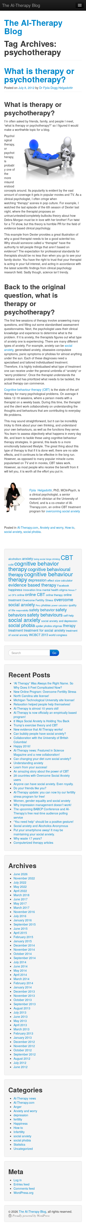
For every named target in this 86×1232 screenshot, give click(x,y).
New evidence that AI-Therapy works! (38, 729)
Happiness (21, 1123)
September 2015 (25, 924)
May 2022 (20, 886)
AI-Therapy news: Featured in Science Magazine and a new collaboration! (39, 752)
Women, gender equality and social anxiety (42, 800)
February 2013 (23, 1033)
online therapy (54, 595)
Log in (18, 1180)
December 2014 (24, 945)
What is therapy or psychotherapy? (39, 75)
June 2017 (21, 899)
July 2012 (20, 1063)
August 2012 (22, 1058)
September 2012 (25, 1054)
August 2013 (22, 1008)
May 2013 (20, 1021)
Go (54, 653)
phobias (46, 605)
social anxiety (13, 532)
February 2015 (23, 937)
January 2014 (23, 987)
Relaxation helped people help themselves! (42, 704)
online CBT (35, 594)
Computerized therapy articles (33, 842)
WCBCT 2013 (38, 634)
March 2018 (21, 895)
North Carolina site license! (31, 696)
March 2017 (21, 907)
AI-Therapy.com (27, 527)
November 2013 (24, 995)
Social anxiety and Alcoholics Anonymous (41, 826)
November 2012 (24, 1046)
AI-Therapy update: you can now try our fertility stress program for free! (44, 794)
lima (38, 590)
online (20, 595)
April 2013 (20, 1025)
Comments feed (24, 1188)
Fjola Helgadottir (40, 490)
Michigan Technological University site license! (44, 700)
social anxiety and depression (59, 621)
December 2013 (24, 991)
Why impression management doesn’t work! (42, 805)
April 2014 (20, 974)
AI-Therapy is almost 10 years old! (36, 708)
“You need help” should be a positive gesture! (43, 821)
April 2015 (20, 933)
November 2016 (24, 912)
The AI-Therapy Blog (32, 1211)
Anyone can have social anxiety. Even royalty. (43, 784)
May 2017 (20, 903)
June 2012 (21, 1067)
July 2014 (20, 962)
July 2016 (20, 916)
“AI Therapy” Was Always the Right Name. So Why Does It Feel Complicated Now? (43, 685)
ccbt (11, 564)
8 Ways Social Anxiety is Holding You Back (41, 721)
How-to (69, 527)
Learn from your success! (30, 767)
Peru (38, 605)
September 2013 (25, 1004)
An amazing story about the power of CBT (41, 771)
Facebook (63, 585)
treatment (15, 630)
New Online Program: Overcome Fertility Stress (45, 691)
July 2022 (20, 882)
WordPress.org (23, 1192)
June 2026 (21, 874)
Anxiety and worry (51, 527)
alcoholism (14, 559)
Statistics (19, 1144)
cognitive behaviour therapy (40, 576)
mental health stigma (54, 590)
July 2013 (20, 1012)
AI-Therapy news (25, 1098)
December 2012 (24, 1042)
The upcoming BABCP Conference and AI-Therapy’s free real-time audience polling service (42, 813)
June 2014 (21, 966)
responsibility (22, 610)
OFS (14, 595)
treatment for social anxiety (44, 630)
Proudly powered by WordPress (31, 1215)
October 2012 (23, 1050)
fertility (18, 1119)
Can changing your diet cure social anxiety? (42, 759)
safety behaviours (45, 614)
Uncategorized (23, 1148)
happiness (15, 589)
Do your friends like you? (30, 788)
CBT (67, 557)
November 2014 (24, 949)
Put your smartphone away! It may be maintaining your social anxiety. (38, 832)
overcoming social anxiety (63, 511)
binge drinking (53, 559)
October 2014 (23, 954)
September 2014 (25, 958)
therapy (69, 625)
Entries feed (21, 1184)
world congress (58, 635)
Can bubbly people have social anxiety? (40, 733)
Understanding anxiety (28, 763)
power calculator (60, 605)
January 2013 (23, 1037)
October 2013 (23, 1000)
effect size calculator (59, 580)
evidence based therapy (32, 584)
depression (37, 580)
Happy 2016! (22, 746)
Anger (18, 1107)
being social (39, 559)
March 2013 (21, 1029)
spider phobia (44, 626)
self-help (68, 615)
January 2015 (23, 941)
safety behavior (42, 609)
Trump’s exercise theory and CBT (36, 725)
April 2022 (20, 891)
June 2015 (21, 928)
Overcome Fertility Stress (37, 600)
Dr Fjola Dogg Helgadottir (56, 88)
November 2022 (24, 878)
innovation (29, 590)
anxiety (27, 558)
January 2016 (23, 920)
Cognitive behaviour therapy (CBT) (27, 389)
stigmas (57, 626)
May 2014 (20, 970)
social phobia (32, 532)
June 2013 (21, 1016)
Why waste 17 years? (28, 838)
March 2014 (21, 979)
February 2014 (23, 983)
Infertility (19, 1132)
